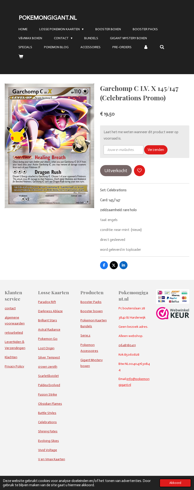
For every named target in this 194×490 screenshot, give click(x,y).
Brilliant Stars (47, 320)
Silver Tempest (49, 357)
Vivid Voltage (47, 450)
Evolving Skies (48, 441)
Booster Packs (90, 302)
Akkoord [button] (175, 483)
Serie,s (85, 335)
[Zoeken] (162, 47)
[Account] (146, 47)
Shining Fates (47, 431)
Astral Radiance (49, 330)
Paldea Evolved (49, 385)
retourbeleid (14, 333)
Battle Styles (47, 413)
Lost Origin (46, 348)
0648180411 (127, 345)
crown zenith (47, 367)
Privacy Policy (14, 366)
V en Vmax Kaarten (51, 459)
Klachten (11, 357)
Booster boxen (91, 311)
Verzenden (156, 150)
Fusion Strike (47, 394)
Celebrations (47, 422)
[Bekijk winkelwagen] (21, 56)
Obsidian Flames (50, 404)
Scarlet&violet (48, 376)
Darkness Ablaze (50, 311)
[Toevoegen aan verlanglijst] (139, 170)
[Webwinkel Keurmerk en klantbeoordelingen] (172, 318)
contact (10, 308)
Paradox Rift (47, 302)
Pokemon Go (47, 339)
